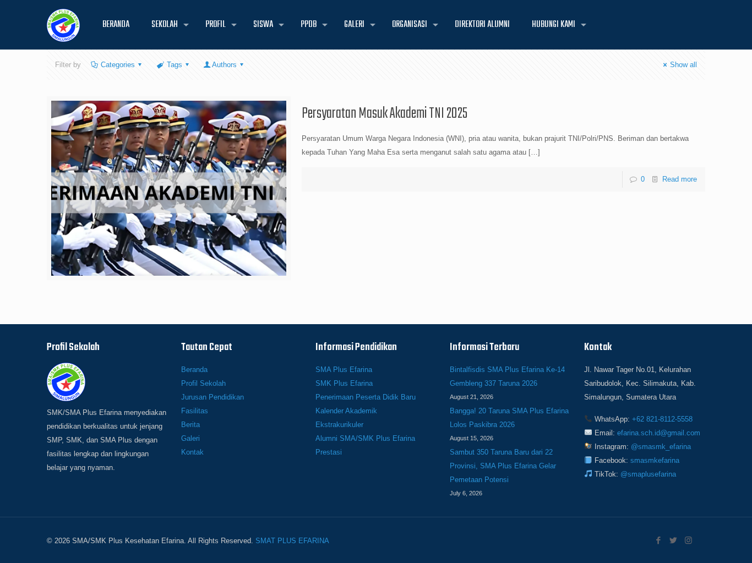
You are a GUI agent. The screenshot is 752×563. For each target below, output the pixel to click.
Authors (224, 65)
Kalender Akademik (346, 411)
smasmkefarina (654, 460)
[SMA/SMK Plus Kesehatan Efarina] (63, 25)
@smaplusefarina (648, 474)
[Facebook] (658, 540)
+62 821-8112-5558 (662, 419)
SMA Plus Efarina (343, 369)
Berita (190, 424)
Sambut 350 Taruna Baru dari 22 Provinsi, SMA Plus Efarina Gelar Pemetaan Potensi (503, 466)
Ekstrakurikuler (339, 424)
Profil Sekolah (203, 383)
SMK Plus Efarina (344, 383)
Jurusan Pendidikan (212, 397)
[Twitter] (673, 540)
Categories (118, 65)
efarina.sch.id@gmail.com (658, 433)
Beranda (194, 369)
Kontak (192, 452)
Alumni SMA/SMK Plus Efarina (365, 438)
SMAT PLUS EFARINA (292, 541)
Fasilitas (194, 411)
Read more (679, 179)
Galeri (190, 438)
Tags (174, 65)
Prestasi (328, 452)
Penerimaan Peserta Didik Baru (365, 397)
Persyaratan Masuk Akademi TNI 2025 (384, 113)
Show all (683, 65)
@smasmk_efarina (661, 446)
